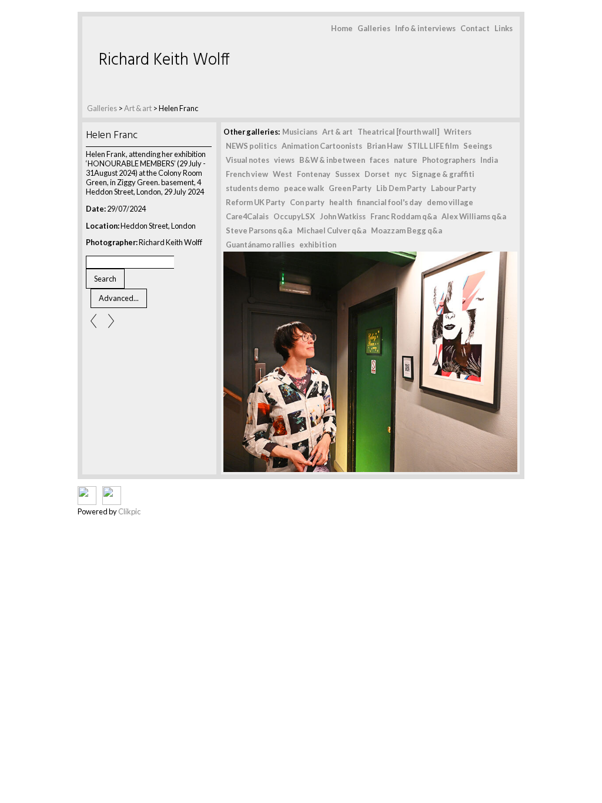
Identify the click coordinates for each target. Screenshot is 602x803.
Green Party (350, 188)
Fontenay (313, 174)
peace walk (304, 188)
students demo (252, 188)
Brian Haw (385, 145)
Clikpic (129, 511)
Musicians (299, 131)
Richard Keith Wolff (164, 60)
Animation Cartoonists (322, 145)
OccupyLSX (294, 216)
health (340, 202)
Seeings (477, 145)
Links (503, 28)
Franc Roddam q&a (403, 216)
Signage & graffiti (443, 174)
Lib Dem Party (401, 188)
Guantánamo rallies (260, 244)
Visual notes (247, 160)
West (282, 174)
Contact (475, 28)
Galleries (373, 28)
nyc (400, 174)
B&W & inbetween (332, 160)
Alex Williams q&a (474, 216)
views (284, 160)
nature (405, 160)
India (489, 160)
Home (342, 28)
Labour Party (453, 188)
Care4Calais (247, 216)
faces (379, 160)
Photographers (449, 160)
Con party (307, 202)
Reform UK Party (255, 202)
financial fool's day (389, 202)
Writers (457, 131)
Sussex (347, 174)
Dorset (377, 174)
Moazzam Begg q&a (406, 230)
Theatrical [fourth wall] (398, 131)
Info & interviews (425, 28)
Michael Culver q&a (331, 230)
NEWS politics (251, 145)
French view (247, 174)
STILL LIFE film (433, 145)
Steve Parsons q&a (259, 230)
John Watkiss (343, 216)
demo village (450, 202)
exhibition (317, 244)
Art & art (138, 108)
